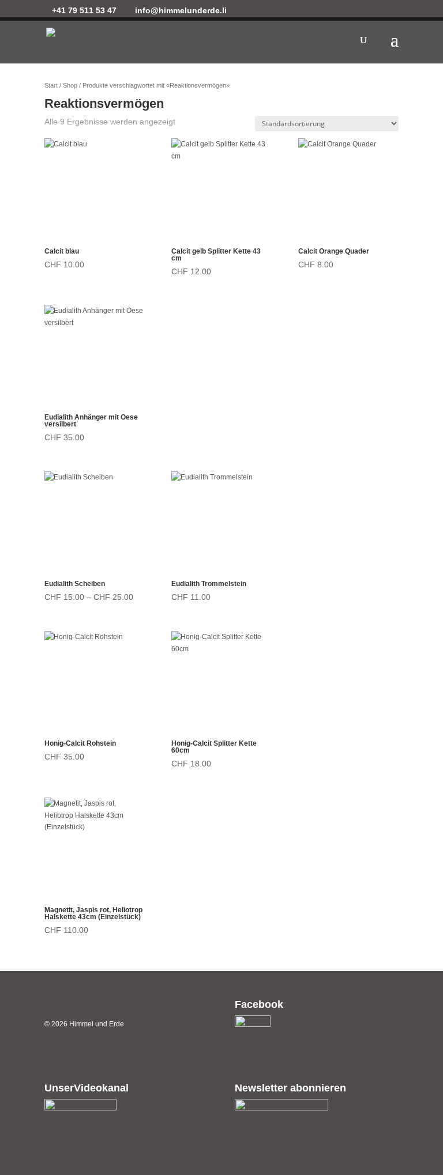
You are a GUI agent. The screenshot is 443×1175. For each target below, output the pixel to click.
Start (51, 85)
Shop (70, 85)
